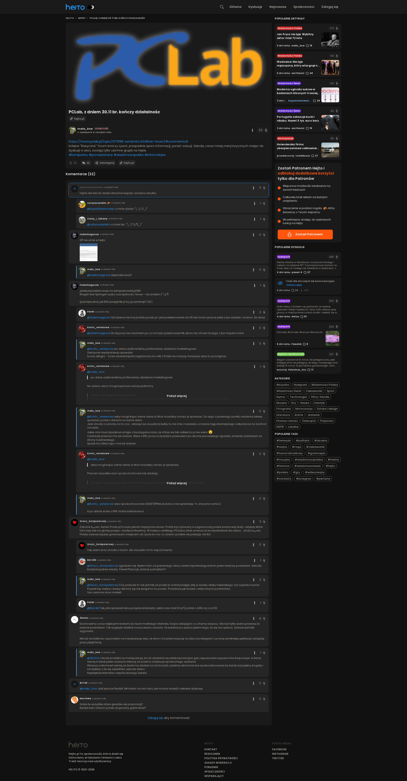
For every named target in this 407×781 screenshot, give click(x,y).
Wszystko (282, 385)
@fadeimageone (98, 275)
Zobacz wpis (294, 285)
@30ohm (93, 658)
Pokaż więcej (177, 396)
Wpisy (81, 18)
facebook (279, 749)
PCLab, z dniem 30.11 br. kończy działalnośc (117, 18)
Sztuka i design (327, 409)
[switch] (90, 7)
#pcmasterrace (101, 155)
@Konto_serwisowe (100, 349)
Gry (293, 403)
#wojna (281, 447)
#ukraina (320, 440)
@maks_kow (96, 372)
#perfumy (323, 478)
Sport (331, 391)
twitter (278, 758)
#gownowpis (316, 453)
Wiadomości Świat (288, 391)
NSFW (280, 427)
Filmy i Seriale (320, 397)
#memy (333, 459)
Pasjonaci (326, 421)
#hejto (330, 466)
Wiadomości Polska (324, 385)
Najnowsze (277, 7)
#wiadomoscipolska (129, 155)
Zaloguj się (329, 7)
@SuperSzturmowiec (101, 209)
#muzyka (283, 459)
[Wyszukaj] (222, 7)
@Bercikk (93, 608)
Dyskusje (255, 7)
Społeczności (303, 7)
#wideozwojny (315, 472)
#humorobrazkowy (289, 453)
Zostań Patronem (309, 234)
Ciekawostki (314, 391)
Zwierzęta (309, 421)
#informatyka (154, 155)
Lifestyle (319, 403)
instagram (280, 754)
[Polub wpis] (266, 130)
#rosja (296, 447)
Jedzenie (314, 415)
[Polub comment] (264, 187)
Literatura (283, 415)
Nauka (304, 403)
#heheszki (283, 440)
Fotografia (283, 409)
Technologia (298, 397)
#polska (282, 472)
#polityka (302, 440)
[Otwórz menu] (252, 130)
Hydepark (300, 385)
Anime (298, 415)
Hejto (70, 18)
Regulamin (212, 754)
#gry (296, 472)
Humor (280, 397)
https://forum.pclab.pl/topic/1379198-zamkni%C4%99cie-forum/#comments (127, 141)
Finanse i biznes (287, 421)
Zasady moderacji (218, 762)
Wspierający (214, 776)
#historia (282, 466)
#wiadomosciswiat (307, 466)
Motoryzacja (303, 409)
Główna (235, 7)
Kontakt (210, 749)
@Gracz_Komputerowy (102, 565)
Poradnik (211, 767)
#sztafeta (283, 478)
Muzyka (281, 403)
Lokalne (293, 427)
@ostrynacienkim (98, 224)
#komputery (78, 155)
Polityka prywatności (221, 758)
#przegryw (303, 478)
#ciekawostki (315, 447)
